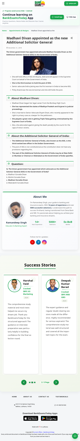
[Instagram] (44, 242)
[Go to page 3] (34, 382)
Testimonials (62, 397)
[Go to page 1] (23, 382)
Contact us (44, 397)
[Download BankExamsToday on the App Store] (30, 418)
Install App (58, 17)
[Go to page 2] (32, 382)
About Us (27, 397)
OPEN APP (72, 3)
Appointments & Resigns (19, 31)
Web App (72, 17)
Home (4, 31)
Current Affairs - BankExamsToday (43, 432)
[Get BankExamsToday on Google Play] (49, 418)
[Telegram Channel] (38, 242)
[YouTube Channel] (32, 242)
